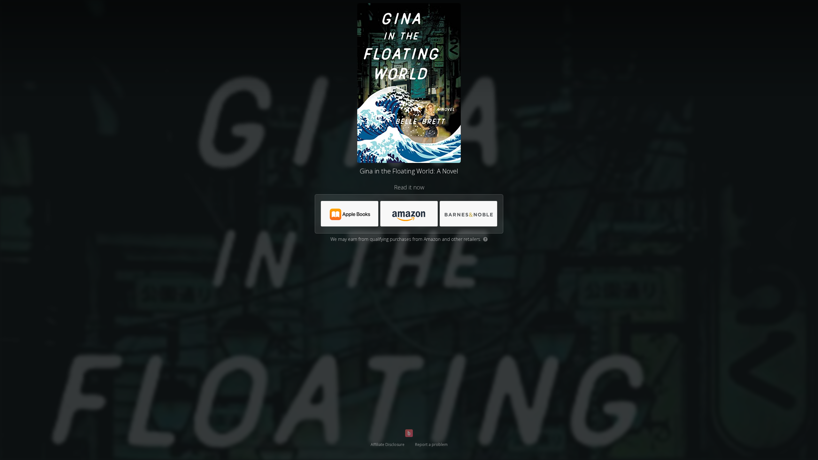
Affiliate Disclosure (388, 444)
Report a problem (431, 444)
